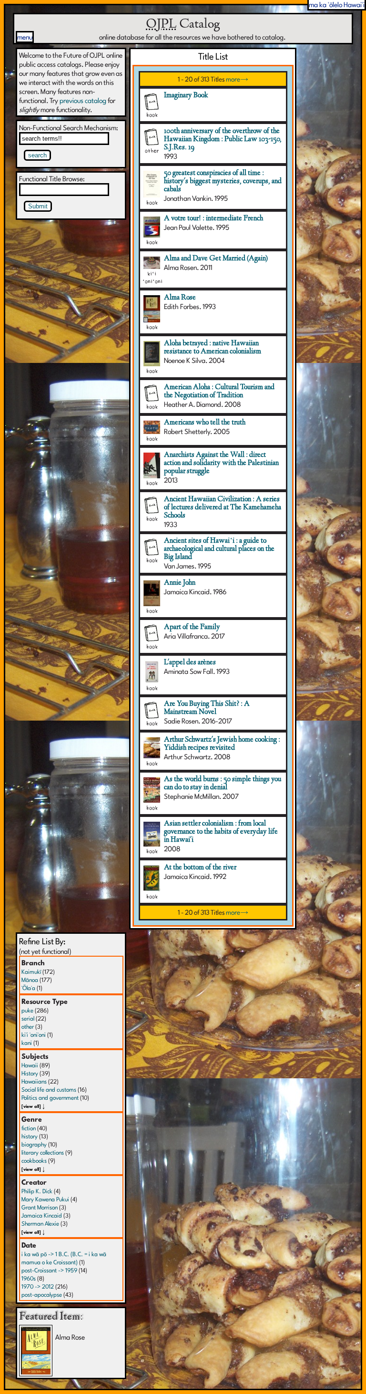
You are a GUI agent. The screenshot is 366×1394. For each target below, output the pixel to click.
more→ (237, 79)
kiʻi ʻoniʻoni (33, 1035)
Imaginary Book (186, 95)
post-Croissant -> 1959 (49, 1270)
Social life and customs (48, 1089)
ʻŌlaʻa (28, 988)
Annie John (179, 583)
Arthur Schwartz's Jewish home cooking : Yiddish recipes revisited (222, 744)
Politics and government (50, 1098)
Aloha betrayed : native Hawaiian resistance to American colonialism (212, 347)
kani (26, 1043)
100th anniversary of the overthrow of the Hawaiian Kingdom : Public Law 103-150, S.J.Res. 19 (223, 139)
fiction (28, 1128)
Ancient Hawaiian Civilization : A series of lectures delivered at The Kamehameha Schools (222, 507)
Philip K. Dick (36, 1191)
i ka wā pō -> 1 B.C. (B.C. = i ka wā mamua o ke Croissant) (63, 1258)
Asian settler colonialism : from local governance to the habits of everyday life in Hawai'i (221, 832)
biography (34, 1144)
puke (27, 1010)
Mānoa (29, 980)
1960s (28, 1278)
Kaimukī (31, 972)
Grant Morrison (39, 1207)
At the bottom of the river (200, 867)
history (29, 1136)
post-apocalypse (41, 1295)
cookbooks (34, 1161)
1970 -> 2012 (37, 1286)
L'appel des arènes (190, 662)
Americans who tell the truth (204, 422)
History (29, 1073)
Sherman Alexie (40, 1223)
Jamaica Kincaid (41, 1215)
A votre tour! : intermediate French (213, 218)
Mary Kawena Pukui (45, 1199)
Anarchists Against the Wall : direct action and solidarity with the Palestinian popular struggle (221, 463)
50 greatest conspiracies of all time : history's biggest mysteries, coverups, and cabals (223, 181)
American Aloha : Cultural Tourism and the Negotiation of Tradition (219, 391)
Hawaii (29, 1065)
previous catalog (83, 100)
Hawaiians (34, 1081)
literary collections (42, 1152)
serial (27, 1018)
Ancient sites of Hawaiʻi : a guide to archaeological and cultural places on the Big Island (219, 549)
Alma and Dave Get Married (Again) (216, 258)
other (27, 1026)
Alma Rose (180, 297)
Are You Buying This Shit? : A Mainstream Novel (207, 708)
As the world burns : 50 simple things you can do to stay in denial (222, 783)
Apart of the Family (192, 627)
